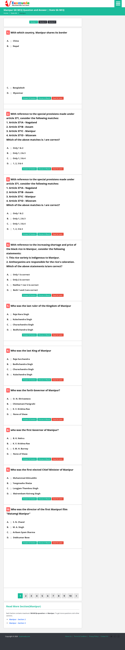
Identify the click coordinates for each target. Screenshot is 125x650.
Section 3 (52, 22)
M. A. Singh (18, 527)
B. (8, 46)
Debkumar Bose (21, 537)
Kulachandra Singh (22, 319)
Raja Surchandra (21, 359)
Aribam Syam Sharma (24, 532)
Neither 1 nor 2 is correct (25, 285)
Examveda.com (24, 636)
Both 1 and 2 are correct (25, 290)
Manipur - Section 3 (17, 623)
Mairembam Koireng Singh (26, 493)
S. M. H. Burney (20, 448)
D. (8, 93)
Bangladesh (19, 87)
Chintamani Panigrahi (24, 404)
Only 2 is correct (21, 279)
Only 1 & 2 (18, 148)
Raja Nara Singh (21, 314)
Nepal (16, 46)
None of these (20, 414)
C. (8, 87)
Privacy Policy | (94, 636)
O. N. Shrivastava (22, 398)
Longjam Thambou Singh (25, 488)
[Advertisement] (44, 67)
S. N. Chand (19, 522)
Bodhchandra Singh (23, 329)
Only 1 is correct (21, 274)
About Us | (69, 636)
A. (8, 41)
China (16, 41)
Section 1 (34, 22)
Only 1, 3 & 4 (19, 158)
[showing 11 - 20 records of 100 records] (76, 595)
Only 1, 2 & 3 (19, 153)
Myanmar (18, 93)
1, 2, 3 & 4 (18, 163)
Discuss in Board (44, 98)
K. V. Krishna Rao (21, 409)
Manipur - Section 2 (17, 619)
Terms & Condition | (81, 636)
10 (70, 595)
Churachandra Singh (23, 324)
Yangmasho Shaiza (22, 483)
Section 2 (43, 22)
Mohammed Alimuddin (25, 478)
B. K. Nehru (18, 438)
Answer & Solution (29, 98)
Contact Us (104, 636)
